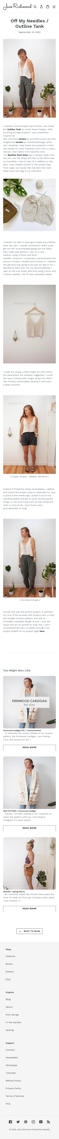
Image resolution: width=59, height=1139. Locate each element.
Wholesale (11, 1065)
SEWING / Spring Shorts (14, 892)
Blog (8, 999)
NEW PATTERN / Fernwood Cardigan (19, 811)
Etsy (8, 979)
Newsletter (12, 1057)
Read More (30, 747)
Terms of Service (15, 1096)
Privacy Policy (13, 1088)
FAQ (8, 1103)
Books (9, 964)
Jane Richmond (24, 1129)
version (22, 139)
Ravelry (10, 971)
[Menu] (54, 6)
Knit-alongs (12, 1014)
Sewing (10, 1030)
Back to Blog (31, 931)
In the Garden (13, 1022)
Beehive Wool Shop (18, 155)
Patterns (10, 956)
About (9, 1007)
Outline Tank (14, 129)
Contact (10, 1050)
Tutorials (11, 1073)
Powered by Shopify (41, 1129)
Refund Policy (13, 1080)
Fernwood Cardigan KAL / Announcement (22, 730)
